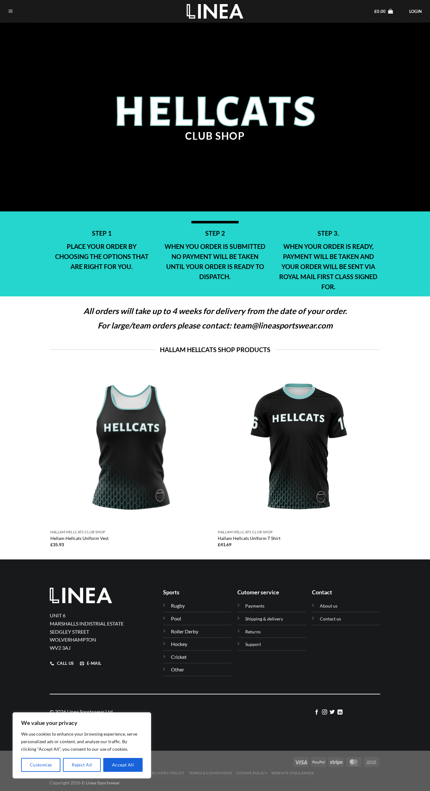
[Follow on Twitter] (332, 712)
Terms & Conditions (210, 773)
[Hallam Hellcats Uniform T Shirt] (298, 446)
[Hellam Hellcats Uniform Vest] (131, 446)
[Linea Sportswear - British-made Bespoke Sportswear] (215, 11)
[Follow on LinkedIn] (339, 712)
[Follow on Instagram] (324, 712)
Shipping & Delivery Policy (156, 773)
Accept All (123, 764)
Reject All (82, 764)
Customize (41, 764)
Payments (254, 606)
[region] (82, 745)
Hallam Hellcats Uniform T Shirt (249, 538)
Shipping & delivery (264, 618)
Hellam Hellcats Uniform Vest (79, 538)
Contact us (330, 618)
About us (328, 606)
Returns (253, 631)
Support (253, 644)
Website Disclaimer (292, 773)
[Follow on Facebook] (316, 712)
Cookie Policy (252, 773)
